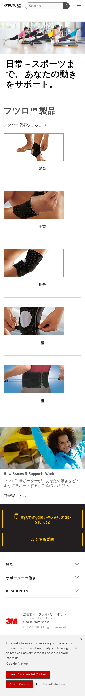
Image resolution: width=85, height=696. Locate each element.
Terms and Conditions (37, 618)
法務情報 (29, 614)
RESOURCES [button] (17, 590)
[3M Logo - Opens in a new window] (12, 6)
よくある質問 (42, 539)
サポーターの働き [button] (21, 577)
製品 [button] (9, 564)
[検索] (66, 5)
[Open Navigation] (79, 6)
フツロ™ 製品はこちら (23, 125)
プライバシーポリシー (53, 614)
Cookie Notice (17, 664)
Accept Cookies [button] (19, 684)
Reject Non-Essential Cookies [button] (28, 674)
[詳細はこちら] (42, 448)
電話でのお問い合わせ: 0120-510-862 (45, 519)
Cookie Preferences (36, 622)
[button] (50, 684)
